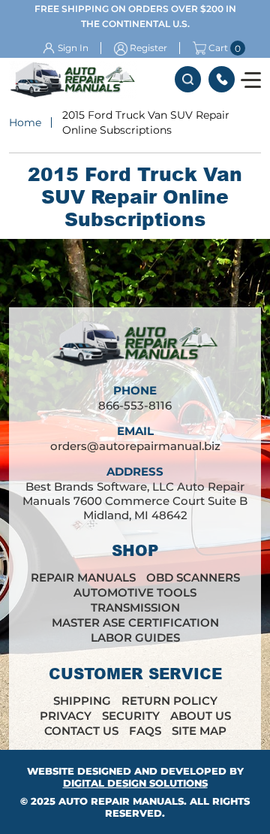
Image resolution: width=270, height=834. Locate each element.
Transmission (135, 607)
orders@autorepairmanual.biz (135, 446)
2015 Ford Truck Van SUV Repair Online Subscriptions (146, 122)
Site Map (199, 731)
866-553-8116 (221, 79)
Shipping (82, 700)
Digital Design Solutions (135, 783)
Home (25, 122)
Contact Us (81, 731)
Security (131, 716)
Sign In (73, 47)
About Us (200, 716)
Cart (218, 48)
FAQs (145, 731)
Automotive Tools (135, 592)
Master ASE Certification (135, 622)
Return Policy (170, 700)
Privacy (66, 716)
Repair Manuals (83, 577)
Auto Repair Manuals (121, 801)
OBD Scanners (193, 577)
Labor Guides (135, 637)
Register (148, 47)
